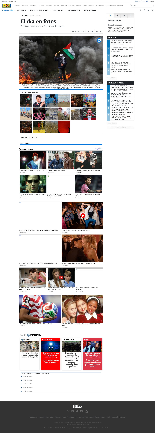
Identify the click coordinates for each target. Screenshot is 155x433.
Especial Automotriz (96, 6)
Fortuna (58, 417)
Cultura (49, 6)
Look (97, 417)
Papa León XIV (58, 10)
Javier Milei (21, 10)
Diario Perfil (33, 417)
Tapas (85, 6)
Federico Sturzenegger (39, 10)
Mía (108, 417)
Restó (78, 6)
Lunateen (114, 417)
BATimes (122, 417)
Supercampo (89, 417)
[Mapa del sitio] (86, 411)
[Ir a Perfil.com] (150, 1)
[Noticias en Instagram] (140, 10)
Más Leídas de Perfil (116, 83)
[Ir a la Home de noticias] (77, 406)
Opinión (64, 6)
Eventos (71, 6)
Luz (103, 417)
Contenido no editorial (115, 6)
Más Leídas (112, 38)
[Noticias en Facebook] (144, 10)
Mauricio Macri (74, 10)
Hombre (65, 417)
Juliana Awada (90, 10)
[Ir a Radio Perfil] (140, 1)
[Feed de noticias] (153, 10)
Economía (33, 6)
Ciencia (56, 6)
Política (17, 6)
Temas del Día (7, 10)
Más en (23, 335)
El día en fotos (27, 376)
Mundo (41, 6)
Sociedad (25, 6)
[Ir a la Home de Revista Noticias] (6, 5)
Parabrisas (81, 417)
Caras (41, 417)
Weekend (72, 417)
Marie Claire (49, 417)
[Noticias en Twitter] (148, 10)
